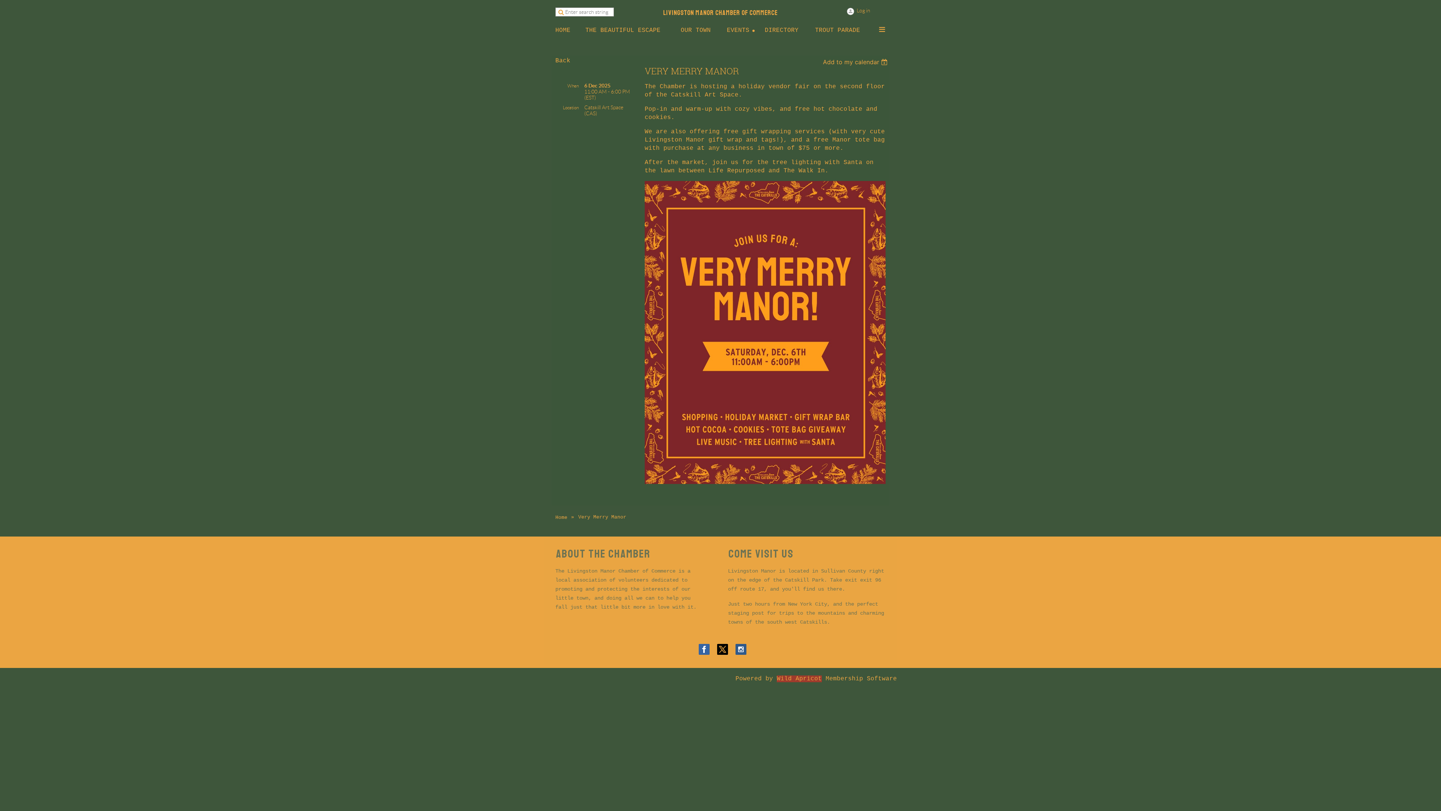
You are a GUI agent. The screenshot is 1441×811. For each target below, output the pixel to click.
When (573, 85)
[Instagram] (741, 649)
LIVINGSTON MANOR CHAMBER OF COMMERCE (720, 13)
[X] (722, 649)
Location (571, 107)
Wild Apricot (799, 678)
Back (562, 60)
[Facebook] (704, 649)
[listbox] (856, 61)
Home (561, 517)
